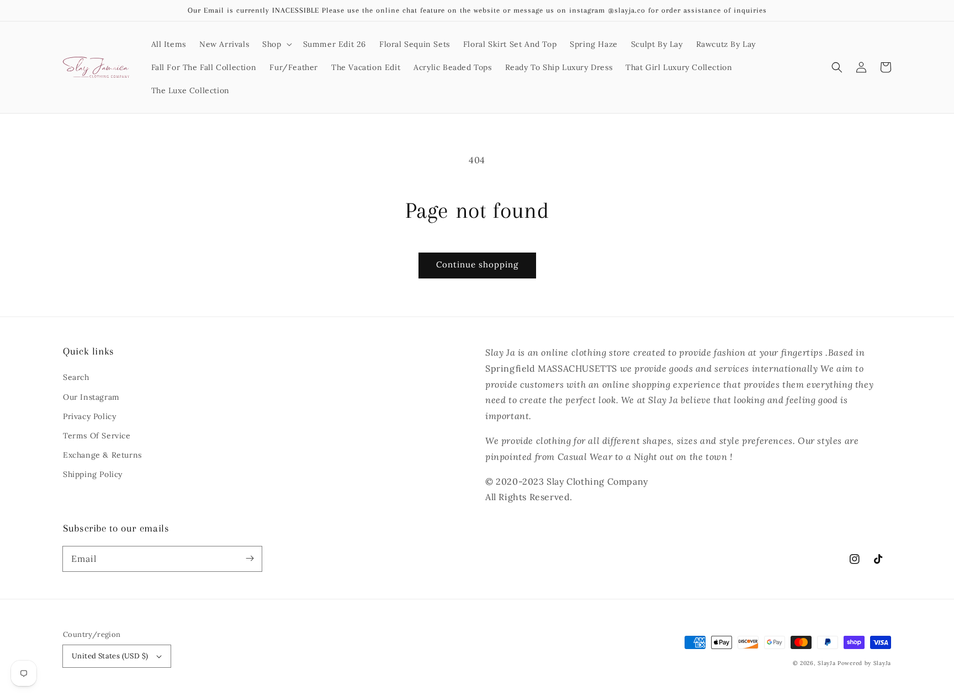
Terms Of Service (97, 436)
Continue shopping (477, 264)
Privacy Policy (89, 416)
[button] (276, 44)
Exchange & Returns (102, 455)
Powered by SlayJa (864, 663)
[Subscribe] (249, 558)
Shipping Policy (93, 474)
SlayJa (826, 663)
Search (76, 377)
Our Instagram (91, 397)
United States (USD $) (110, 656)
